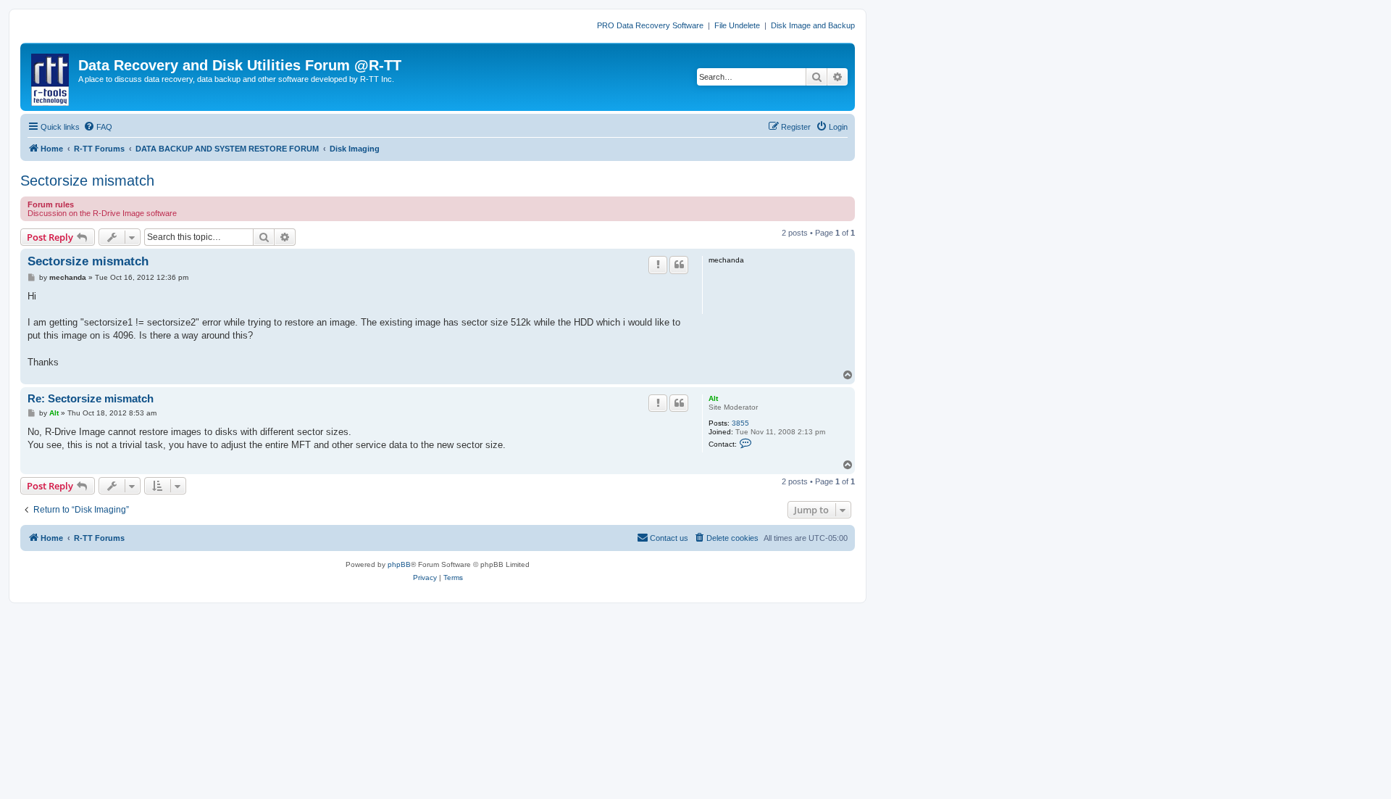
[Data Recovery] (51, 76)
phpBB (399, 564)
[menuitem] (97, 127)
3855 (740, 423)
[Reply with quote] (678, 264)
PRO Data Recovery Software (650, 25)
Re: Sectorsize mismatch (91, 398)
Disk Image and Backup (813, 25)
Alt (713, 398)
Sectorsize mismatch (87, 181)
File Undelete (737, 25)
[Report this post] (657, 264)
